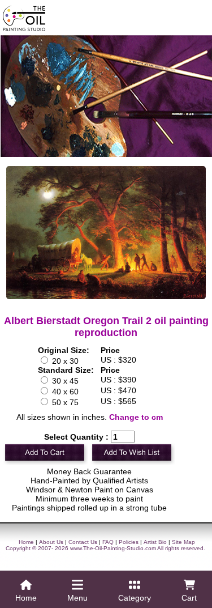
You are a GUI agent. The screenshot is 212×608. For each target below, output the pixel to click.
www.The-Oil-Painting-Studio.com (113, 548)
